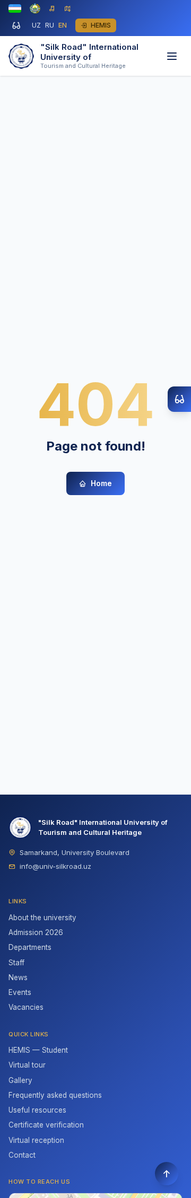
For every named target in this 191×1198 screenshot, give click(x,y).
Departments (29, 947)
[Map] (67, 8)
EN (62, 25)
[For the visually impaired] (15, 25)
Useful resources (37, 1110)
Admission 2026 (35, 932)
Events (19, 992)
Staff (16, 962)
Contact (22, 1155)
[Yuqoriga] (166, 1173)
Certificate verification (46, 1125)
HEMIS (101, 25)
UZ (36, 25)
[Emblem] (35, 8)
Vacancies (26, 1007)
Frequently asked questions (55, 1095)
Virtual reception (36, 1140)
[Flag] (14, 8)
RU (49, 25)
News (18, 977)
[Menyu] (172, 56)
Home (101, 483)
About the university (42, 917)
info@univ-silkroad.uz (55, 866)
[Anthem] (52, 8)
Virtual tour (27, 1065)
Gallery (20, 1080)
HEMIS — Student (38, 1050)
